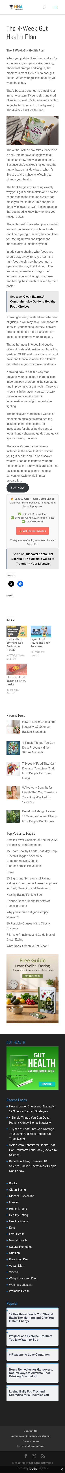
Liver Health (17, 1233)
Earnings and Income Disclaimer (30, 1435)
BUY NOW (18, 487)
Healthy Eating (18, 1215)
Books (13, 1183)
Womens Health (19, 1291)
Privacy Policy (30, 1441)
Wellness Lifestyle (20, 1284)
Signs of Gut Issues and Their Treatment (40, 643)
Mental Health (18, 1240)
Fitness (13, 1202)
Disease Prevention (21, 1195)
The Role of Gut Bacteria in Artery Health (16, 681)
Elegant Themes (40, 1462)
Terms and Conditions (30, 1446)
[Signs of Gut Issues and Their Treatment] (41, 631)
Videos (13, 1272)
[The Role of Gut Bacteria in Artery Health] (16, 669)
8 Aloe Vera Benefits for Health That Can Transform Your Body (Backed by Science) (33, 1149)
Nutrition (14, 1253)
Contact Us (30, 1430)
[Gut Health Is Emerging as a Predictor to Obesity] (16, 631)
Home (10, 872)
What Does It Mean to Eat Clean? (27, 946)
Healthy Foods (18, 1221)
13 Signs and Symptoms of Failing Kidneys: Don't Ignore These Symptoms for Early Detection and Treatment (31, 883)
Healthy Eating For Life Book (24, 894)
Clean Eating (17, 1189)
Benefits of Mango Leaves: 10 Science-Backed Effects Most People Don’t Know (32, 1166)
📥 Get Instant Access (32, 530)
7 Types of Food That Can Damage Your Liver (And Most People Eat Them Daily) (31, 1133)
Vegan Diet (16, 1265)
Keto (12, 1227)
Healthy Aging (18, 1208)
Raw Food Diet (18, 1259)
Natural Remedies (20, 1246)
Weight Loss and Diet (22, 1278)
